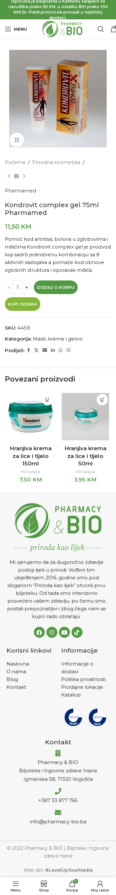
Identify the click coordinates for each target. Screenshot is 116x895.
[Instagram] (51, 632)
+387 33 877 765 (58, 800)
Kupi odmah (22, 304)
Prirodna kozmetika (56, 162)
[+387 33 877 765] (58, 791)
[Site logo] (62, 28)
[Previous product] (9, 176)
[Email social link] (45, 350)
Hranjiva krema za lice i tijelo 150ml (31, 456)
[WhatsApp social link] (60, 350)
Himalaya (30, 471)
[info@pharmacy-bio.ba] (58, 812)
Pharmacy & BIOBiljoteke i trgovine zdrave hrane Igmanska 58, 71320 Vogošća (58, 770)
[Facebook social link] (28, 350)
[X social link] (36, 350)
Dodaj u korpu (55, 287)
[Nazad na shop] (16, 176)
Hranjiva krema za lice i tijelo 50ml (85, 456)
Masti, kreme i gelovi (57, 339)
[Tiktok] (77, 632)
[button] (47, 399)
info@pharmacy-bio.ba (58, 822)
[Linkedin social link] (53, 350)
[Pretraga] (100, 29)
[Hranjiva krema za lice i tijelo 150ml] (30, 416)
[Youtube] (64, 632)
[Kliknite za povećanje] (17, 140)
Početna (15, 162)
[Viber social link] (68, 350)
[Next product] (24, 176)
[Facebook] (39, 632)
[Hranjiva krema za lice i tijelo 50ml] (85, 416)
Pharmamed (20, 191)
